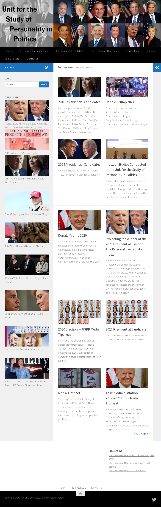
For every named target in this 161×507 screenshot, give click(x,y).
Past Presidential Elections (104, 50)
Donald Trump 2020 (72, 235)
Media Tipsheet (12, 58)
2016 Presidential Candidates (79, 102)
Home (8, 50)
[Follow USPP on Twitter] (47, 67)
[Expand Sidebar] (157, 67)
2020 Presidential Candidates (69, 50)
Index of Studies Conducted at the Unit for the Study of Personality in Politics (126, 169)
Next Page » (141, 433)
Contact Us (32, 58)
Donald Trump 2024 (120, 102)
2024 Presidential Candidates (32, 50)
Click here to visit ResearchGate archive (127, 470)
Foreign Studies (132, 50)
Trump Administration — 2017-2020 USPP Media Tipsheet (123, 398)
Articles (151, 50)
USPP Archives (78, 487)
